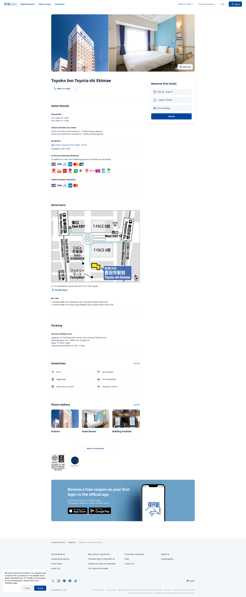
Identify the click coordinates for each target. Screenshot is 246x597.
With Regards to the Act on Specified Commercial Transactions (140, 590)
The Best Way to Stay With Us (101, 559)
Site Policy (167, 590)
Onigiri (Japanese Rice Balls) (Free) (71, 145)
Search (171, 116)
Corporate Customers (207, 4)
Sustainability (167, 559)
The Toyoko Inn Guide (98, 568)
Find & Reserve (27, 4)
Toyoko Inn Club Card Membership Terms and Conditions (175, 593)
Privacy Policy (111, 590)
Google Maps (61, 290)
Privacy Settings (98, 590)
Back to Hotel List (95, 448)
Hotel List (59, 4)
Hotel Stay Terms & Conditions (184, 590)
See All (137, 363)
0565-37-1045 (63, 88)
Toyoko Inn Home (58, 542)
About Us (165, 554)
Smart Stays (45, 4)
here (98, 500)
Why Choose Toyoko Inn (99, 554)
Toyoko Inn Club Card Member (102, 563)
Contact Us (129, 563)
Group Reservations (60, 559)
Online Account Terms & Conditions (140, 593)
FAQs (223, 4)
